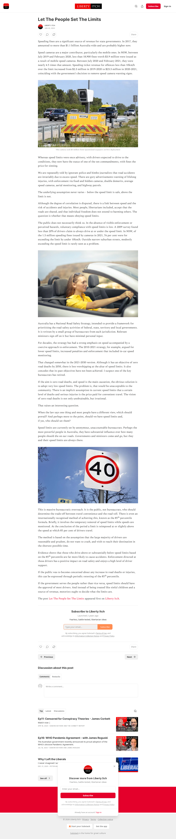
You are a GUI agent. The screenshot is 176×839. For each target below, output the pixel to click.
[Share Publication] (142, 6)
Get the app (101, 826)
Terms (93, 819)
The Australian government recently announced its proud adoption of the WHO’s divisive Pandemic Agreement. (72, 743)
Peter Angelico (56, 766)
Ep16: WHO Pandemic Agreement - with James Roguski (73, 737)
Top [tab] (41, 711)
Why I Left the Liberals (52, 759)
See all (43, 778)
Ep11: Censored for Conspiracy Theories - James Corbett (74, 718)
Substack (74, 833)
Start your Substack (80, 826)
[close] (114, 766)
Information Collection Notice (87, 804)
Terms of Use (101, 802)
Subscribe (153, 6)
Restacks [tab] (56, 676)
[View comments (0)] (47, 34)
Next (129, 656)
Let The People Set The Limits (66, 599)
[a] (127, 724)
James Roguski (73, 748)
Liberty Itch (50, 25)
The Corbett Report (76, 726)
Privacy (85, 819)
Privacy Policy (108, 804)
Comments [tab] (44, 676)
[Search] (136, 6)
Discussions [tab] (59, 711)
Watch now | (44, 722)
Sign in (167, 6)
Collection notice (105, 819)
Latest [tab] (48, 711)
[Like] (40, 34)
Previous (48, 656)
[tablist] (50, 676)
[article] (88, 724)
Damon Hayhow (56, 726)
